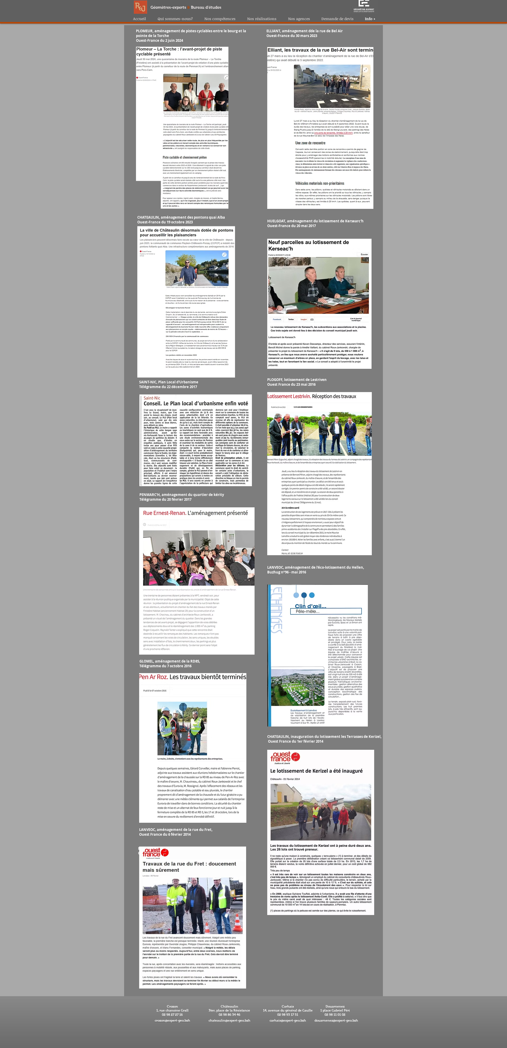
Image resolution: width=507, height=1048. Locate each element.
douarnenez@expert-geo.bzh (336, 1020)
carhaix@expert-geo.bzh (288, 1020)
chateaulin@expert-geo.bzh (229, 1020)
